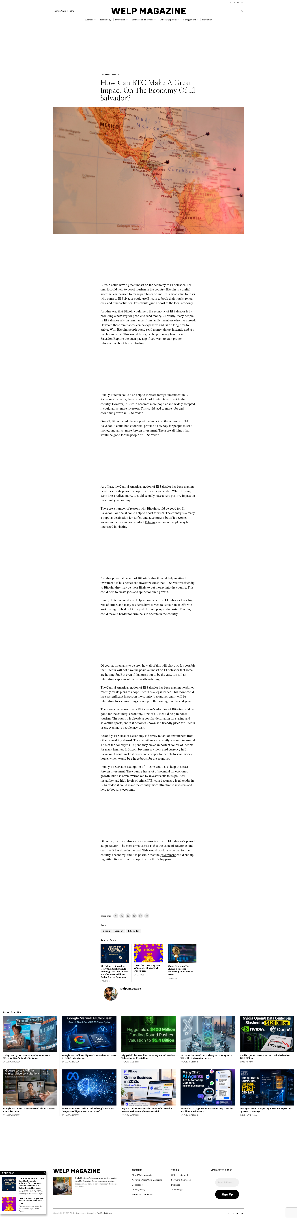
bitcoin (106, 931)
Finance (114, 74)
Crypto (105, 74)
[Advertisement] (148, 45)
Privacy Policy (138, 1189)
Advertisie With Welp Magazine (147, 1180)
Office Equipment (179, 1175)
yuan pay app (138, 338)
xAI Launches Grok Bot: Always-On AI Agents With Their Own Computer (206, 1057)
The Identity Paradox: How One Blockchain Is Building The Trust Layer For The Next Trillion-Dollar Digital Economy (115, 971)
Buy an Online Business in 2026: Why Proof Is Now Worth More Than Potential (146, 1110)
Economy (119, 931)
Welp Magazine (130, 988)
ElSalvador (133, 931)
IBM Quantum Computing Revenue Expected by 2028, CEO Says (265, 1110)
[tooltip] (230, 2)
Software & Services (181, 1180)
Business (175, 1185)
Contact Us (137, 1185)
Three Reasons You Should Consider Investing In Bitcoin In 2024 (180, 970)
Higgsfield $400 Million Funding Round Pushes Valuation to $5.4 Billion (148, 1057)
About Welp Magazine (142, 1175)
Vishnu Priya (247, 1062)
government (168, 855)
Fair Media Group (104, 1213)
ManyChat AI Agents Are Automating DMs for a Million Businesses (207, 1110)
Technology (177, 1189)
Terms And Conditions (142, 1194)
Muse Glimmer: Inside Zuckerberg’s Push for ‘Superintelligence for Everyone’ (88, 1110)
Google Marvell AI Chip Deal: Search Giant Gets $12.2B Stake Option (89, 1057)
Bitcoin (150, 522)
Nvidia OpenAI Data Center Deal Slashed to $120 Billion (265, 1057)
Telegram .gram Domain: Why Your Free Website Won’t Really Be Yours (26, 1057)
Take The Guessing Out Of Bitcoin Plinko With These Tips (147, 968)
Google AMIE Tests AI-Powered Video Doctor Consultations (29, 1110)
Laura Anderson (13, 1062)
